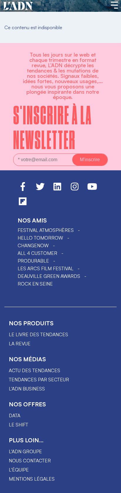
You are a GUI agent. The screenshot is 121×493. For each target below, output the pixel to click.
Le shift (18, 425)
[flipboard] (22, 204)
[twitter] (40, 189)
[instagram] (74, 189)
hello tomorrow (40, 238)
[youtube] (92, 189)
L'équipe (19, 470)
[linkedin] (57, 189)
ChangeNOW (33, 245)
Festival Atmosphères (46, 230)
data (14, 415)
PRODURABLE (33, 261)
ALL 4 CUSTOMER (37, 253)
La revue (20, 344)
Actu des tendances (34, 370)
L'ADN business (27, 389)
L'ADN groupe (25, 451)
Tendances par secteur (39, 379)
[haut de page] (110, 485)
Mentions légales (32, 479)
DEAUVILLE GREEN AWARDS (49, 276)
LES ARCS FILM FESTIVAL (45, 268)
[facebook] (23, 189)
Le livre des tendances (38, 334)
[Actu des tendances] (18, 6)
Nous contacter (30, 461)
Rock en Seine (35, 284)
